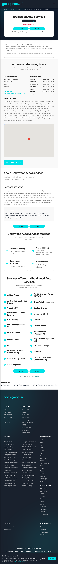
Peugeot (42, 471)
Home (7, 9)
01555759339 (8, 92)
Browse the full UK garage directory (47, 385)
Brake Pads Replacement (11, 467)
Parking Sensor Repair (28, 475)
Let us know (36, 376)
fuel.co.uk (43, 534)
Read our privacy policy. (19, 561)
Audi (41, 440)
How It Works (8, 417)
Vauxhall (42, 476)
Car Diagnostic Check (10, 475)
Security (49, 551)
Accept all (52, 558)
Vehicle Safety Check (16, 358)
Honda (42, 450)
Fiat (41, 445)
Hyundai (42, 453)
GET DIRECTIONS (13, 162)
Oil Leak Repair (26, 472)
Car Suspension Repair (10, 483)
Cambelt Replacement (10, 472)
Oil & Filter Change (41, 346)
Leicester (43, 504)
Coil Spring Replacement (29, 441)
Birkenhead (43, 491)
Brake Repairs (8, 470)
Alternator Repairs (9, 447)
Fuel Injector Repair (27, 460)
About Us (6, 409)
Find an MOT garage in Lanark (27, 385)
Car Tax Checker (26, 427)
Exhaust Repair (26, 454)
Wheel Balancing (27, 485)
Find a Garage (26, 420)
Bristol (42, 493)
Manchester (43, 509)
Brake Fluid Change (9, 465)
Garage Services (8, 441)
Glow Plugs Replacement (29, 467)
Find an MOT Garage (10, 460)
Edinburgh (43, 496)
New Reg (43, 529)
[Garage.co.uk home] (12, 4)
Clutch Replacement (10, 485)
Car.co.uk (43, 527)
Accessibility (9, 551)
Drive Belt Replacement (29, 447)
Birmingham (43, 488)
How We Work (8, 414)
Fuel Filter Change (27, 457)
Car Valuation (25, 430)
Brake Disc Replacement (11, 462)
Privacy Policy (19, 551)
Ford (41, 447)
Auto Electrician (8, 449)
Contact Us (7, 422)
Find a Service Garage (10, 457)
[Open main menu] (54, 4)
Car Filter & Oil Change (10, 478)
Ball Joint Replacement (10, 452)
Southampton (44, 514)
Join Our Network (9, 527)
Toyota (42, 473)
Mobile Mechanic (27, 470)
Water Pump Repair (27, 483)
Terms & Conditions (40, 551)
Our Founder (7, 412)
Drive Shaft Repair (27, 449)
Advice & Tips (26, 414)
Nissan (42, 468)
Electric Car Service (27, 452)
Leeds (42, 501)
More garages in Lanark (9, 385)
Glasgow (42, 499)
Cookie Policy (28, 551)
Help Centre (25, 417)
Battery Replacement (10, 454)
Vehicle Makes (26, 432)
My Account (25, 409)
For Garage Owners (9, 420)
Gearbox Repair (26, 465)
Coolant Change (40, 308)
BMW (41, 442)
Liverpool (43, 506)
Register (24, 412)
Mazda (42, 460)
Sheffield (42, 511)
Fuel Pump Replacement (29, 462)
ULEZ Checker (26, 425)
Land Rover (43, 458)
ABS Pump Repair (9, 444)
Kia (41, 455)
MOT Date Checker (27, 422)
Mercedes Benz (44, 463)
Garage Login (7, 529)
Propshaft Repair (27, 478)
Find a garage (16, 9)
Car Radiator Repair (9, 480)
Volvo (41, 481)
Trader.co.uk (44, 532)
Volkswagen (43, 478)
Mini (41, 466)
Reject (43, 558)
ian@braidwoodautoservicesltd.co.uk (14, 93)
